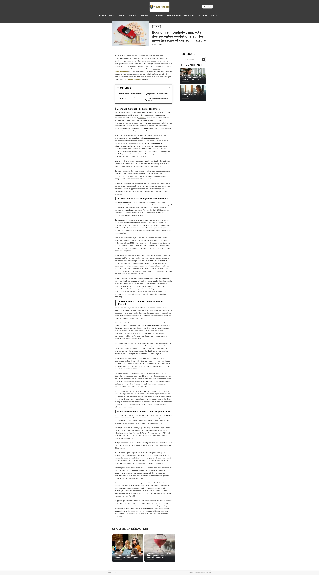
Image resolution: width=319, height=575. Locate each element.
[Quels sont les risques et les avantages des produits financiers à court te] (159, 548)
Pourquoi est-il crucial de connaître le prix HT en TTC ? (193, 95)
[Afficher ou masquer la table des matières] (154, 88)
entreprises (142, 118)
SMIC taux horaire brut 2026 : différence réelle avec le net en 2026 (192, 77)
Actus (157, 27)
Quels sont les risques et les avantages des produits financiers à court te (159, 556)
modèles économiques (133, 79)
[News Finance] (159, 7)
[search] (205, 6)
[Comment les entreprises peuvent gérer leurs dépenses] (127, 548)
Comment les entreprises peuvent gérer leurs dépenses (127, 557)
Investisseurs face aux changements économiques (129, 97)
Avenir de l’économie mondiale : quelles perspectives (157, 99)
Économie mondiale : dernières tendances (130, 93)
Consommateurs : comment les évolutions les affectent (157, 93)
